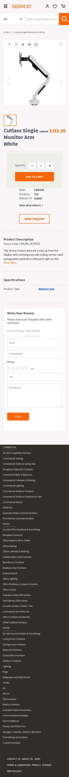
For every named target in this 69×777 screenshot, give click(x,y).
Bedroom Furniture (12, 649)
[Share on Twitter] (21, 45)
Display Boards (10, 573)
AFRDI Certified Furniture (15, 622)
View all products (30, 205)
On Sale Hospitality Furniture (17, 452)
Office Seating (10, 546)
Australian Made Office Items (17, 595)
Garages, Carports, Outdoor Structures (22, 731)
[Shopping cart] (63, 6)
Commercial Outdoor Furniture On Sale (22, 496)
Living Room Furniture (14, 639)
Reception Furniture (12, 535)
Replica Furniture (11, 704)
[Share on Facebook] (8, 45)
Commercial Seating (13, 458)
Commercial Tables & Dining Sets (19, 463)
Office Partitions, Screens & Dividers (20, 584)
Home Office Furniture (14, 655)
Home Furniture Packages (15, 715)
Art (4, 688)
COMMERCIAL (9, 447)
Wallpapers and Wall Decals (16, 677)
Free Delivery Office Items (15, 600)
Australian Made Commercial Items (20, 513)
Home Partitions (11, 721)
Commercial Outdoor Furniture (18, 491)
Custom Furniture (11, 742)
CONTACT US (14, 759)
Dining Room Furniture (14, 644)
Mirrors (6, 693)
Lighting (7, 666)
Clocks (6, 682)
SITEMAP (47, 765)
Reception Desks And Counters (18, 469)
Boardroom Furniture (13, 562)
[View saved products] (55, 7)
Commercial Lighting (13, 485)
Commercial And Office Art (16, 611)
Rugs (5, 671)
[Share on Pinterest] (15, 45)
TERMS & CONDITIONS (19, 765)
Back (8, 32)
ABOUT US (27, 759)
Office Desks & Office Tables (16, 540)
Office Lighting (10, 578)
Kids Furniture (9, 699)
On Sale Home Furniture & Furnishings (21, 633)
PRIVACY (36, 765)
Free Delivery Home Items (15, 737)
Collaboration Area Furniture (17, 557)
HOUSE (6, 627)
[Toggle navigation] (4, 7)
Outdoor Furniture (12, 660)
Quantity (20, 165)
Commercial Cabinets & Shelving (19, 480)
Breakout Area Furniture (14, 567)
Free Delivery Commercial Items (18, 518)
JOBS (37, 759)
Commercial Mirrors (12, 502)
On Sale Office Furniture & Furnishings (21, 529)
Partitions (7, 507)
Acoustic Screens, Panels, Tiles (18, 606)
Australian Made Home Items (17, 710)
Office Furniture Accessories (16, 617)
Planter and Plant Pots (14, 726)
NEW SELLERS (14, 771)
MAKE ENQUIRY (34, 219)
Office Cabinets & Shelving (16, 551)
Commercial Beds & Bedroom (17, 474)
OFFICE (6, 524)
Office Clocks (9, 589)
